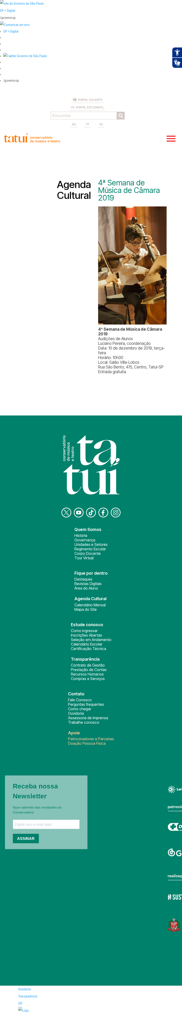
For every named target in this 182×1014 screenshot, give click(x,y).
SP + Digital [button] (10, 31)
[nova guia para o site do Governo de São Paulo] (15, 25)
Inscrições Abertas (86, 635)
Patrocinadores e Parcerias (91, 738)
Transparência (27, 996)
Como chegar (79, 708)
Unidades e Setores (91, 544)
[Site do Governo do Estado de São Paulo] (22, 3)
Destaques (83, 579)
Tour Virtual (84, 558)
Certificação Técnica (88, 648)
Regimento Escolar (90, 549)
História (80, 535)
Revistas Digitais (88, 583)
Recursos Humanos (87, 674)
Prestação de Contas (89, 669)
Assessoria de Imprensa (88, 717)
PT (87, 124)
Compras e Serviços (88, 678)
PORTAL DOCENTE (90, 100)
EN (74, 124)
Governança (84, 540)
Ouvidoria (76, 713)
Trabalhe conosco (83, 722)
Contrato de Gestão (88, 665)
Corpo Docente (87, 553)
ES (101, 124)
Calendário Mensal (90, 605)
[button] (25, 56)
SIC (20, 1003)
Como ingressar (84, 630)
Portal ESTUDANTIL (90, 107)
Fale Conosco (80, 699)
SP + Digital (7, 11)
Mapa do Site (85, 609)
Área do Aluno (86, 588)
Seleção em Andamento (91, 639)
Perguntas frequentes (86, 704)
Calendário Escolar (86, 644)
